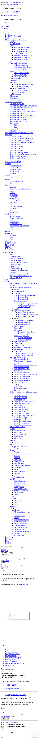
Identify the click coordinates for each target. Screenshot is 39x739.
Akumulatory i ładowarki (18, 121)
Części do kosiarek (16, 137)
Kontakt (8, 543)
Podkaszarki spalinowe (22, 69)
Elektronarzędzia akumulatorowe (21, 189)
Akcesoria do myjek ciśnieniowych (22, 115)
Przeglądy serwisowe (17, 535)
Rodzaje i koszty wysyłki (18, 262)
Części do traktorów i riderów (20, 140)
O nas (12, 254)
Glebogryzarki (14, 98)
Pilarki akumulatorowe (21, 73)
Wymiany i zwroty (16, 266)
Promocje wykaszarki (17, 529)
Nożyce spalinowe (20, 92)
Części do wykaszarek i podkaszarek (22, 142)
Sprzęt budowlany (16, 206)
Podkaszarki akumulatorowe (23, 67)
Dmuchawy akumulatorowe (23, 84)
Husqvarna (9, 537)
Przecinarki (13, 80)
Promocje (13, 272)
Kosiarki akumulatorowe (22, 47)
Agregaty (13, 42)
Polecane (13, 508)
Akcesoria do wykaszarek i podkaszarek (23, 106)
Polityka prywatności (17, 258)
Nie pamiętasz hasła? (8, 716)
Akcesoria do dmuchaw (18, 117)
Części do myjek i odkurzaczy (20, 152)
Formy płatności (15, 264)
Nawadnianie (14, 171)
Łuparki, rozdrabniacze (17, 200)
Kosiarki (12, 46)
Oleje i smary (14, 123)
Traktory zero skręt (20, 59)
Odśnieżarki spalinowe (26, 355)
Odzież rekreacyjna (20, 525)
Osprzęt (16, 518)
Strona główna (10, 23)
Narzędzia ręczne (15, 169)
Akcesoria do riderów (17, 113)
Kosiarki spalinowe (20, 51)
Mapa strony (9, 665)
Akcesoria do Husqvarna (13, 102)
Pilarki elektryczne (20, 75)
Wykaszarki (14, 195)
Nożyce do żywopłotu (17, 88)
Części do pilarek (15, 144)
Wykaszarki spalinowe (21, 65)
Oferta (7, 282)
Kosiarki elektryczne (21, 49)
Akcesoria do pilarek (17, 104)
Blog (7, 541)
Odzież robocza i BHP (13, 162)
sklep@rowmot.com (11, 4)
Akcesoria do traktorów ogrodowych (22, 111)
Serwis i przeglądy (16, 278)
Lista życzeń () (6, 26)
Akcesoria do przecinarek (18, 119)
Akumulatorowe (15, 166)
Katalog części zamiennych (19, 274)
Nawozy (8, 241)
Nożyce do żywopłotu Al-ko (19, 226)
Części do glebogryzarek (18, 156)
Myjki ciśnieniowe (16, 94)
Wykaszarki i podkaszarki (18, 63)
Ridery (12, 61)
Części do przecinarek (17, 150)
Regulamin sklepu (16, 256)
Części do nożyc (15, 148)
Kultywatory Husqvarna (18, 100)
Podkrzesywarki (15, 78)
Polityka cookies (15, 260)
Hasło (3, 712)
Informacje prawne (16, 268)
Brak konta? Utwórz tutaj (9, 722)
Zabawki (13, 131)
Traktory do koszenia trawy (23, 55)
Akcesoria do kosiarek (17, 109)
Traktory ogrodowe (16, 53)
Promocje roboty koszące (18, 527)
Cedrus (7, 185)
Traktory (12, 191)
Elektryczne (14, 168)
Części (12, 177)
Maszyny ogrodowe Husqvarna (16, 40)
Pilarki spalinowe (20, 77)
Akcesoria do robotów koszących (21, 108)
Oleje (16, 125)
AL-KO (8, 214)
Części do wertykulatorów (19, 158)
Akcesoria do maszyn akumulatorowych (21, 521)
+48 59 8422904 (15, 3)
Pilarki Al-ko (14, 228)
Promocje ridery (15, 533)
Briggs (7, 179)
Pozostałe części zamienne (19, 160)
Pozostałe (13, 208)
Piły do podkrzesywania (22, 512)
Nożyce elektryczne (20, 90)
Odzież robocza (19, 516)
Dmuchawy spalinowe (21, 86)
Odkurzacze (14, 96)
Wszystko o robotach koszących (21, 276)
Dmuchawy (14, 82)
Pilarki (12, 71)
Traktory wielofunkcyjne (22, 57)
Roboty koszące (15, 44)
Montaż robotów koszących (19, 270)
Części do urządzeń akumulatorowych (23, 154)
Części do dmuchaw (16, 146)
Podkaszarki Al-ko (16, 224)
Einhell (7, 231)
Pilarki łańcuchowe (20, 523)
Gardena (8, 164)
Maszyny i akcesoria (17, 181)
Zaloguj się (5, 718)
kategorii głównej (22, 584)
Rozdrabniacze (19, 514)
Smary (16, 127)
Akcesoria (13, 173)
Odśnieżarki (18, 351)
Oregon (7, 175)
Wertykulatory (14, 198)
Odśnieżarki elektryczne (26, 353)
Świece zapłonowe (16, 129)
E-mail (3, 708)
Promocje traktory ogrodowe (19, 531)
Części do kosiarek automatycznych (22, 138)
